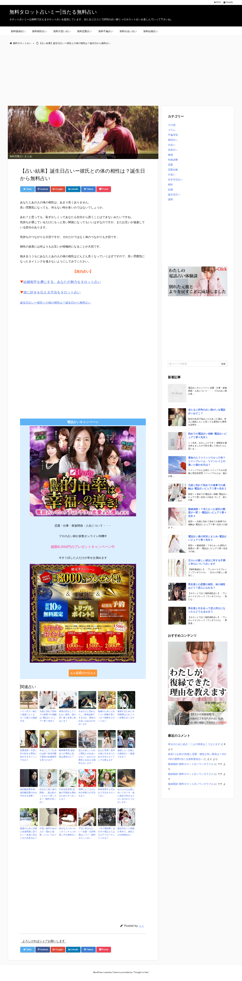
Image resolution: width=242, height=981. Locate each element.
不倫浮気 (173, 134)
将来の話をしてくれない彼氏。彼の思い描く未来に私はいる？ (67, 716)
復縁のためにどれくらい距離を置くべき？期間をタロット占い (106, 716)
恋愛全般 (173, 169)
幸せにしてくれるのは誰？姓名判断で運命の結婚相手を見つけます (48, 755)
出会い (171, 144)
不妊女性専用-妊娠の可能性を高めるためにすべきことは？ (67, 794)
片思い (171, 174)
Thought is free (141, 972)
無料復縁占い (18, 31)
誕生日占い (174, 194)
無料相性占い (39, 31)
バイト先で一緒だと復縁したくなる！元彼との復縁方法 (28, 716)
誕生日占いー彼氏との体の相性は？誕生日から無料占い (55, 302)
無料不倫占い (105, 31)
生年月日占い (175, 179)
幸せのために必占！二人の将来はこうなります (194, 744)
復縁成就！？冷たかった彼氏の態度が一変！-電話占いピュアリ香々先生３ (207, 512)
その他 (171, 124)
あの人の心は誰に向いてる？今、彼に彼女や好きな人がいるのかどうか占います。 (125, 795)
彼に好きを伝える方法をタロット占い (52, 292)
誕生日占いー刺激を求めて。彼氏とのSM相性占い (125, 831)
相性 (170, 184)
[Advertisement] (114, 75)
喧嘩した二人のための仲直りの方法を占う (86, 792)
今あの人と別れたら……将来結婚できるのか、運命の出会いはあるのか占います (86, 717)
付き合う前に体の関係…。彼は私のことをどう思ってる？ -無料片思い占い (48, 795)
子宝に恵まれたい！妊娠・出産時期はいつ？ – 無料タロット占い (86, 833)
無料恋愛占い (84, 31)
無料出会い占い (128, 31)
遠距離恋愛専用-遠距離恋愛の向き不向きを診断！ (28, 792)
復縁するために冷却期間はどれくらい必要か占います (125, 714)
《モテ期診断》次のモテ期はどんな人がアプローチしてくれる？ (106, 833)
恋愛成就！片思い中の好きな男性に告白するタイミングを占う (28, 755)
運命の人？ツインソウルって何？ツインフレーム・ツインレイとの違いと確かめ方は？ (206, 461)
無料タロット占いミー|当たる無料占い (53, 12)
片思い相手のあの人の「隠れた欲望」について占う (48, 831)
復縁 (170, 154)
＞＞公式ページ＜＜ (83, 672)
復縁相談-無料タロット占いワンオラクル (191, 763)
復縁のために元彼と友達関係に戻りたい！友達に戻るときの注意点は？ (28, 833)
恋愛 (170, 164)
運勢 (170, 199)
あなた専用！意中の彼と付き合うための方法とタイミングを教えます (106, 755)
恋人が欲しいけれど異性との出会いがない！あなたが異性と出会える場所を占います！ (86, 756)
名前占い (173, 149)
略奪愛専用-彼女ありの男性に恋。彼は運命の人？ (67, 753)
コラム (171, 129)
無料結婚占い (150, 31)
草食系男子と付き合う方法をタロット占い (106, 792)
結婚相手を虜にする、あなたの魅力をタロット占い (62, 282)
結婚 (170, 189)
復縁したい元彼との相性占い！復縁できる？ (125, 753)
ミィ (141, 925)
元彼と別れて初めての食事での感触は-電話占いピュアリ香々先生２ (48, 716)
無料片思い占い (62, 31)
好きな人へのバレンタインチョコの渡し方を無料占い (67, 831)
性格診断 (173, 159)
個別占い (173, 139)
